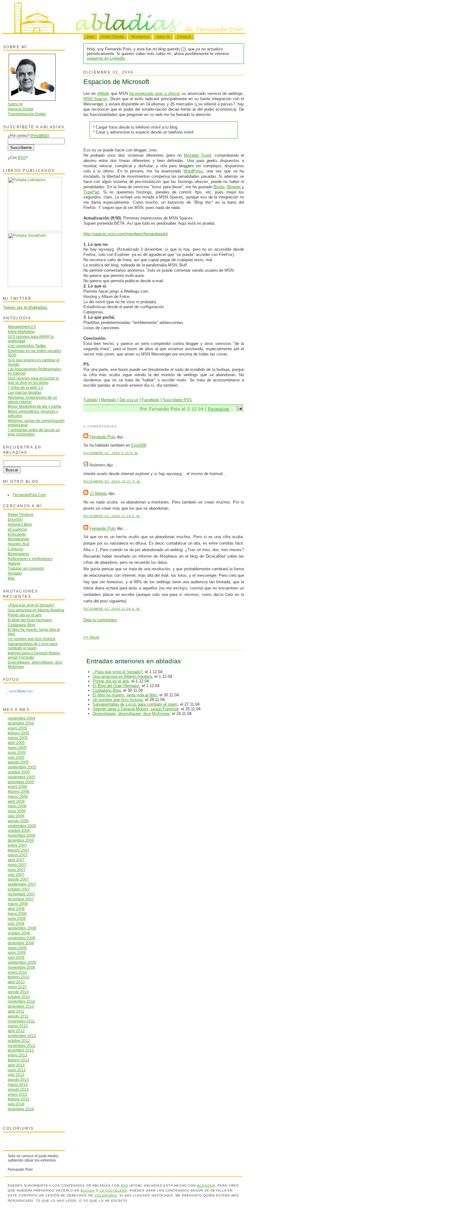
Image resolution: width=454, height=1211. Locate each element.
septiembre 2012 (22, 1036)
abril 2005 (16, 743)
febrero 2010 (18, 977)
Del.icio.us (129, 399)
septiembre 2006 (22, 826)
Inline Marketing (21, 331)
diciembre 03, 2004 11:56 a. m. (112, 608)
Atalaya (14, 563)
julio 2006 (16, 816)
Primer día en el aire (111, 681)
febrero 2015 (18, 1099)
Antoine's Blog (20, 524)
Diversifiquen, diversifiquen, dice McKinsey (131, 713)
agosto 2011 (18, 1016)
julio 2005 (16, 757)
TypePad (91, 192)
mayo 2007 (17, 865)
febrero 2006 (18, 791)
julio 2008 (16, 923)
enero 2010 (17, 972)
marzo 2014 (18, 1084)
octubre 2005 (19, 772)
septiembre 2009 (22, 962)
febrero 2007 (18, 850)
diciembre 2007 (21, 899)
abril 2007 (16, 860)
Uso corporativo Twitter (27, 346)
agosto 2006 (18, 821)
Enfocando (17, 534)
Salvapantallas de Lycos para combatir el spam (135, 704)
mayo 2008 (17, 913)
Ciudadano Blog (107, 690)
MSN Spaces (95, 98)
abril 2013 (16, 1065)
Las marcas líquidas (24, 392)
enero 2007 (17, 845)
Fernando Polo (103, 437)
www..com (21, 691)
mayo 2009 (17, 948)
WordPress (193, 171)
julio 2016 (16, 1104)
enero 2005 (17, 728)
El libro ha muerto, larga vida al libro (125, 695)
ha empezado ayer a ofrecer (154, 93)
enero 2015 (17, 1094)
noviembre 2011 (21, 1021)
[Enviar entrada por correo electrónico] (238, 409)
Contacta (184, 36)
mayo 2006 (17, 806)
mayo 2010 (17, 987)
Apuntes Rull (18, 544)
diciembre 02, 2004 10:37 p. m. (112, 481)
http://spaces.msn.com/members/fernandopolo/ (125, 234)
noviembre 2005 (21, 777)
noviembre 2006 (21, 835)
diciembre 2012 (21, 1050)
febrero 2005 (18, 733)
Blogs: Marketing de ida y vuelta (34, 406)
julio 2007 (16, 875)
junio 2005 (17, 752)
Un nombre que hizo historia (118, 699)
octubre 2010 (19, 997)
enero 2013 (17, 1055)
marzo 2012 (18, 1026)
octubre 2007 (19, 889)
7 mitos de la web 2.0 (25, 387)
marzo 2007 (18, 855)
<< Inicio (91, 637)
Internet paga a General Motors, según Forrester (136, 709)
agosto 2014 (18, 1089)
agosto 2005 (18, 762)
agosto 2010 (18, 992)
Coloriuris (106, 1195)
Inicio (90, 36)
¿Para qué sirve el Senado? (117, 671)
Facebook (150, 399)
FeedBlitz (40, 136)
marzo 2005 (18, 738)
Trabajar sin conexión (26, 568)
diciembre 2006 (21, 840)
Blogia (219, 187)
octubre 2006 (19, 830)
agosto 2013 (18, 1079)
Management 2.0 (22, 327)
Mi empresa (140, 36)
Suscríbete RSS (177, 399)
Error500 (138, 445)
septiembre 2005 (22, 767)
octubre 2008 (19, 933)
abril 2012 (16, 1031)
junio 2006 (17, 811)
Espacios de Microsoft (116, 82)
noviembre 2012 (21, 1045)
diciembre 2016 (21, 1109)
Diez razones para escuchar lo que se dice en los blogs (33, 380)
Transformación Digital (27, 114)
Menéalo (108, 399)
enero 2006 (17, 786)
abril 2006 (16, 801)
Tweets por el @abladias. (25, 307)
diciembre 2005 (21, 782)
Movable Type (197, 155)
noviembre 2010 (21, 1001)
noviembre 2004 (21, 718)
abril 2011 (16, 1011)
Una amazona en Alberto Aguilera (122, 676)
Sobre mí (163, 36)
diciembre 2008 (21, 943)
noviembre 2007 (21, 894)
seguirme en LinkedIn (106, 58)
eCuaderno (17, 529)
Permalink (219, 409)
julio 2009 (16, 957)
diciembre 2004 (21, 723)
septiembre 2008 (22, 928)
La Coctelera (113, 1190)
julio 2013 (16, 1075)
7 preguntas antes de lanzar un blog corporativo (34, 432)
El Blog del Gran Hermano (116, 685)
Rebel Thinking (113, 36)
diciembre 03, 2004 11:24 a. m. (112, 516)
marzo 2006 (18, 796)
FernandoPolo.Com (29, 495)
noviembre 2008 (21, 938)
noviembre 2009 (21, 967)
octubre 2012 (19, 1041)
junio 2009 (17, 952)
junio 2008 (17, 918)
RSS (22, 157)
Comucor (15, 549)
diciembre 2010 (21, 1006)
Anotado (15, 573)
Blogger (234, 187)
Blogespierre (18, 554)
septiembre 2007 (22, 884)
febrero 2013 (18, 1060)
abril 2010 (16, 982)
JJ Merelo (98, 493)
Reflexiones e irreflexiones (30, 559)
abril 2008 (16, 909)
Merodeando (18, 539)
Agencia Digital (20, 109)
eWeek (103, 93)
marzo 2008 (18, 904)
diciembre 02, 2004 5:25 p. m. (111, 453)
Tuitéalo (90, 399)
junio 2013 (17, 1070)
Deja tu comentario (100, 620)
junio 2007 (17, 870)
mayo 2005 (17, 748)
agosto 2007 (18, 879)
